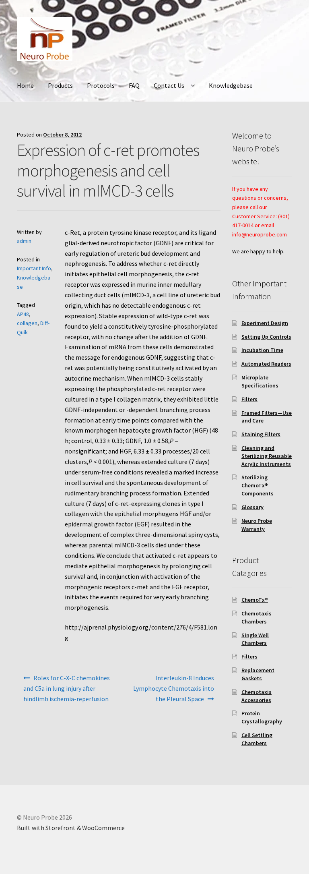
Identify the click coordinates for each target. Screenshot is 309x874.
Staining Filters (260, 434)
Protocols (101, 85)
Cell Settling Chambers (256, 739)
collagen (27, 323)
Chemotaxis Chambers (256, 617)
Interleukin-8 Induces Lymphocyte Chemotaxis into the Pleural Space (173, 688)
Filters (249, 399)
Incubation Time (262, 350)
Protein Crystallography (261, 717)
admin (24, 240)
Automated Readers (266, 363)
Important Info (34, 268)
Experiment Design (264, 323)
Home (25, 85)
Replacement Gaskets (257, 674)
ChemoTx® (254, 599)
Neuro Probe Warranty (256, 524)
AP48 (23, 314)
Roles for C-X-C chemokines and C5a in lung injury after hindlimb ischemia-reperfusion (66, 688)
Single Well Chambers (255, 639)
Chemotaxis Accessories (256, 696)
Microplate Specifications (259, 381)
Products (60, 85)
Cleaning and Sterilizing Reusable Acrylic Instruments (266, 456)
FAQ (134, 85)
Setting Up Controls (266, 336)
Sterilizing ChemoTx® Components (257, 485)
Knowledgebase (231, 85)
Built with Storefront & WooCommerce (71, 828)
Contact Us (169, 85)
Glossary (252, 507)
